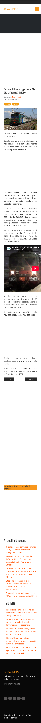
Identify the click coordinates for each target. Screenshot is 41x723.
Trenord (7, 104)
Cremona (15, 104)
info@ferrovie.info (12, 684)
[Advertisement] (20, 61)
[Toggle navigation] (37, 9)
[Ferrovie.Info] (10, 9)
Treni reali (16, 97)
